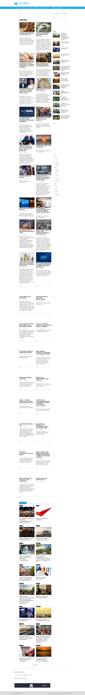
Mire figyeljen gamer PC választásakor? (25, 620)
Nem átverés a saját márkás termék (41, 479)
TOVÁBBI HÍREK (23, 502)
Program (57, 169)
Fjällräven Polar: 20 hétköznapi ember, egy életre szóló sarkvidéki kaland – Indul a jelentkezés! (25, 148)
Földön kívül (57, 195)
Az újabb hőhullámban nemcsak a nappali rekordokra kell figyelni (42, 659)
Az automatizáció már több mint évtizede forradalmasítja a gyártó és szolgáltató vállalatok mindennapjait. (26, 214)
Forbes (38, 383)
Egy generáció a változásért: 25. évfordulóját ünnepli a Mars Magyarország (42, 425)
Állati (56, 181)
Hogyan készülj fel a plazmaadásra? (41, 578)
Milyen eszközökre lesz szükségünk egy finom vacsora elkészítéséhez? (42, 64)
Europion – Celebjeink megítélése (41, 519)
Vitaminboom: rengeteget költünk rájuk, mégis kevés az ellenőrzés (26, 264)
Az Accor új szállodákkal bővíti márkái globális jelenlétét (42, 34)
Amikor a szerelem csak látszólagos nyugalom (42, 597)
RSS (70, 693)
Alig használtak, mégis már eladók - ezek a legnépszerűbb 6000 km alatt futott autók (43, 232)
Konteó (56, 193)
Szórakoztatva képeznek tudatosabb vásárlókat (26, 351)
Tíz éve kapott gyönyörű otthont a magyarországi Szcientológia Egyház (25, 579)
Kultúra (16, 7)
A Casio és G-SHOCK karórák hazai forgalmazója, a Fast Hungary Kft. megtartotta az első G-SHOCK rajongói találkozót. (43, 125)
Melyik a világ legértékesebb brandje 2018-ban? (42, 379)
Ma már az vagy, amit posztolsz (25, 176)
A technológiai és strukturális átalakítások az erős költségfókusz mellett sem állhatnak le (43, 210)
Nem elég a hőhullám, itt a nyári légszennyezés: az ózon (43, 620)
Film (56, 157)
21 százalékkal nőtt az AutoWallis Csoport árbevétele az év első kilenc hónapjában (26, 119)
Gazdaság (30, 7)
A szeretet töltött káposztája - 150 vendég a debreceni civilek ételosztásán (65, 105)
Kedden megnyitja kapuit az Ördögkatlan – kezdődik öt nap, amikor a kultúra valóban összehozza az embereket (43, 639)
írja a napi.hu (22, 337)
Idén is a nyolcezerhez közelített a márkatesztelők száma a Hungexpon (43, 325)
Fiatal (40, 7)
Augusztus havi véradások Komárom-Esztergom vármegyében (26, 659)
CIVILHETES (23, 3)
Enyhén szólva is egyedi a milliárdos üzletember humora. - (43, 409)
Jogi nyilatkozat (58, 693)
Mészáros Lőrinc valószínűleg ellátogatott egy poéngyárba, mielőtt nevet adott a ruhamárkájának (43, 402)
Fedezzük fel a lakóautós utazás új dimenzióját (42, 539)
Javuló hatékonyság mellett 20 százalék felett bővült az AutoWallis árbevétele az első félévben (43, 265)
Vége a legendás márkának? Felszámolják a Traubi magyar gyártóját (43, 352)
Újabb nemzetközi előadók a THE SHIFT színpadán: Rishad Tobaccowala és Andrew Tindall (26, 90)
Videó (45, 7)
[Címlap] (15, 3)
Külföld (21, 505)
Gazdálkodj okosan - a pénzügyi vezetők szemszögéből (42, 216)
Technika (57, 163)
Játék (56, 177)
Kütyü (21, 606)
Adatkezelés (63, 693)
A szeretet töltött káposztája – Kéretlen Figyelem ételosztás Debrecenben (65, 111)
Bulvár (38, 505)
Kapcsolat (67, 693)
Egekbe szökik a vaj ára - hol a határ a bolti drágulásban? (26, 480)
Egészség (38, 564)
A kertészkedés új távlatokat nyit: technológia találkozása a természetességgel (65, 99)
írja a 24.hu (47, 410)
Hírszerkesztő (26, 354)
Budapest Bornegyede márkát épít (25, 378)
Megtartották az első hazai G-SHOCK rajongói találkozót (43, 119)
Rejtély (56, 191)
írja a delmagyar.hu (44, 464)
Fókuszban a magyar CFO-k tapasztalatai (43, 146)
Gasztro (56, 175)
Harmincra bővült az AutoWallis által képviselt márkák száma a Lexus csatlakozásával (43, 177)
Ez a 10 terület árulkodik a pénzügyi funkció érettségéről (43, 151)
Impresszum (53, 693)
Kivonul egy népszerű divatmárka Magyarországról (42, 298)
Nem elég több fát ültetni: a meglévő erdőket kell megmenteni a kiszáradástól (65, 86)
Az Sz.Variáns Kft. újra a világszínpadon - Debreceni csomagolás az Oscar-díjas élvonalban (26, 65)
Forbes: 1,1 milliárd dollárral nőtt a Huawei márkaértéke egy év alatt (26, 401)
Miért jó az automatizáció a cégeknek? (26, 208)
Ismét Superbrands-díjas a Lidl (26, 424)
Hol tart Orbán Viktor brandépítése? (25, 297)
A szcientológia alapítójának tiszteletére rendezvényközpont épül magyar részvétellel (26, 520)
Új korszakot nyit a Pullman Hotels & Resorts (43, 89)
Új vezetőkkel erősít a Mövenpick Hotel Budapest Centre (26, 231)
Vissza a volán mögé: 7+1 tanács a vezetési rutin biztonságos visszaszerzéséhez (25, 558)
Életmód (35, 7)
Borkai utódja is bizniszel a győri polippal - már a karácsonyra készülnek (26, 325)
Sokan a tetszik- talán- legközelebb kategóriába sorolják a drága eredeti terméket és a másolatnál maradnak (43, 454)
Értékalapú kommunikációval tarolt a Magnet (26, 453)
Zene (56, 159)
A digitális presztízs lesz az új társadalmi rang (25, 182)
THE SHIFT (22, 96)
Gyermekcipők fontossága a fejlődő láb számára (26, 33)
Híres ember (26, 299)
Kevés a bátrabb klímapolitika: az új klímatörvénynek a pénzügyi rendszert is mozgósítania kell (43, 558)
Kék (56, 189)
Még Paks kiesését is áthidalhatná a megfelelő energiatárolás (25, 638)
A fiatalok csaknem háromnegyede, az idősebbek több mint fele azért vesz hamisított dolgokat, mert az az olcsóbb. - (43, 462)
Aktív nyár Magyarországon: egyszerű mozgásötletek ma (65, 92)
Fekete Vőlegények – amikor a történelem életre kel (26, 539)
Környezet (21, 583)
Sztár (56, 187)
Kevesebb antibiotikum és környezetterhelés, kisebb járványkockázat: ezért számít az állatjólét (65, 117)
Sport (56, 173)
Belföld (21, 564)
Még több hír (35, 664)
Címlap (49, 693)
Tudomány (23, 7)
